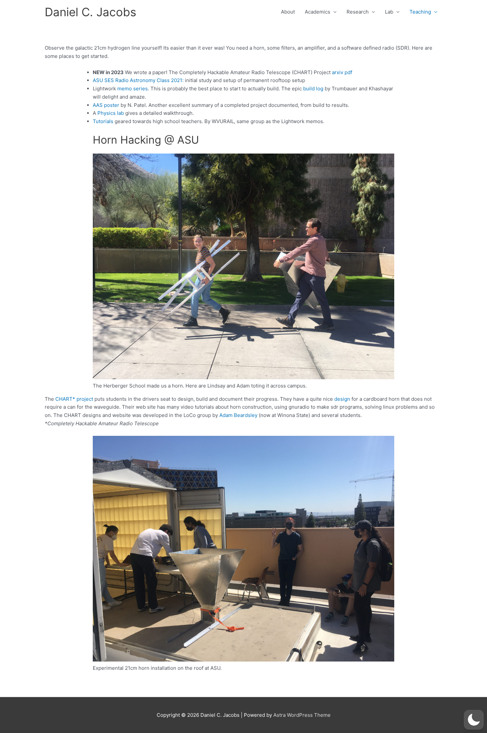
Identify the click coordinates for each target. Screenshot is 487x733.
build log (313, 88)
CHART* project (73, 399)
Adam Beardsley (238, 415)
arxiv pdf (342, 72)
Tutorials (103, 121)
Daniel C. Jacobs (90, 12)
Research (358, 12)
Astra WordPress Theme (302, 715)
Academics (317, 12)
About (288, 12)
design (342, 399)
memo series (132, 88)
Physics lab (110, 113)
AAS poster (106, 105)
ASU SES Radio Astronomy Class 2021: (138, 80)
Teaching (420, 12)
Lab (389, 12)
